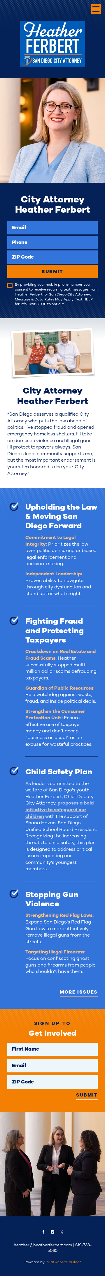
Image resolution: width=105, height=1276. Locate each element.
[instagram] (52, 1232)
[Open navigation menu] (96, 9)
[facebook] (43, 1232)
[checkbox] (10, 285)
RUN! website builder (63, 1262)
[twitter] (61, 1232)
